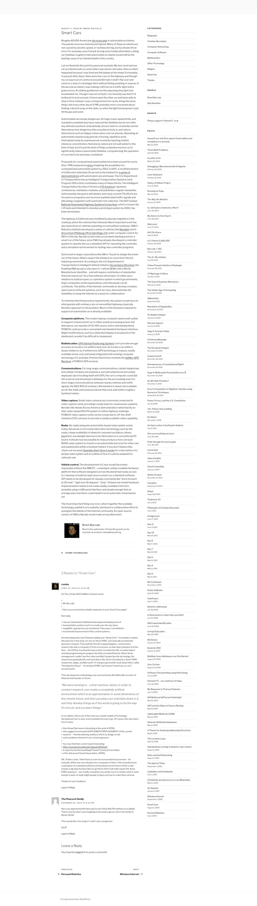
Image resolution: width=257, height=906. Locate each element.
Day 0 (150, 573)
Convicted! (152, 450)
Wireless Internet (155, 796)
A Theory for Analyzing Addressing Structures (169, 730)
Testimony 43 (153, 499)
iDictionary (152, 639)
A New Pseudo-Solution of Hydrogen (164, 265)
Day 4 (150, 565)
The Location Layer (156, 738)
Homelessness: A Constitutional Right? (165, 364)
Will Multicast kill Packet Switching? (164, 697)
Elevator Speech (155, 323)
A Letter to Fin (154, 158)
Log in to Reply (68, 787)
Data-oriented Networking (159, 755)
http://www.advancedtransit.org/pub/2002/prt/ (85, 747)
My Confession (154, 582)
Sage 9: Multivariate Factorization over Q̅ (166, 372)
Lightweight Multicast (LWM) (161, 714)
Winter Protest (154, 474)
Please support (162, 120)
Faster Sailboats (155, 590)
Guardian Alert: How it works (98, 450)
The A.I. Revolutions (156, 257)
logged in (80, 852)
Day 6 (150, 557)
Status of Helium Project (159, 183)
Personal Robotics (155, 813)
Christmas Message (156, 339)
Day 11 (150, 524)
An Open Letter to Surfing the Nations (165, 425)
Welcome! (152, 224)
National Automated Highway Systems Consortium (89, 204)
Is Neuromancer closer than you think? (165, 615)
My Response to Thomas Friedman (163, 689)
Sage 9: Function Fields (158, 331)
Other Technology (76, 553)
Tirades (151, 80)
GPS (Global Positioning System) (96, 343)
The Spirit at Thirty (156, 763)
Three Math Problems (157, 150)
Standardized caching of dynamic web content (169, 746)
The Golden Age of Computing (161, 290)
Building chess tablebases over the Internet (167, 656)
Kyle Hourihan (153, 103)
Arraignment (153, 516)
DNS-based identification (159, 623)
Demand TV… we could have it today (164, 681)
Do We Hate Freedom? (158, 381)
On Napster (152, 788)
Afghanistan (153, 298)
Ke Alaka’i (152, 417)
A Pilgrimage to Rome (157, 273)
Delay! (150, 491)
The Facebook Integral (158, 348)
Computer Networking (158, 46)
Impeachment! (154, 356)
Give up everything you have (160, 433)
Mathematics (153, 58)
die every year (99, 40)
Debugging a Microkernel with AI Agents (166, 166)
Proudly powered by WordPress (75, 899)
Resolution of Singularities (159, 306)
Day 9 (150, 540)
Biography (152, 35)
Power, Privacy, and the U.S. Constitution (166, 400)
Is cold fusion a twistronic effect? (162, 207)
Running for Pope (155, 191)
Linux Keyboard (154, 174)
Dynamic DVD (154, 648)
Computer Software (156, 52)
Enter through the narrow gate (161, 442)
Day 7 (150, 549)
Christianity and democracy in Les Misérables (168, 780)
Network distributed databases (162, 722)
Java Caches (153, 664)
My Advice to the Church (159, 216)
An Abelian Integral (156, 314)
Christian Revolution (156, 41)
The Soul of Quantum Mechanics (163, 281)
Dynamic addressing (157, 606)
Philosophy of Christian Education (163, 507)
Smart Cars (152, 804)
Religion (151, 69)
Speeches (152, 74)
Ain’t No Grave (154, 232)
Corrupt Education (156, 631)
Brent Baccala (92, 28)
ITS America (107, 186)
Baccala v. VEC (154, 249)
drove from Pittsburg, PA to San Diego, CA (84, 233)
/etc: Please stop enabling (159, 409)
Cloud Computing (155, 466)
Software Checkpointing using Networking (167, 672)
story (90, 165)
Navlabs (124, 229)
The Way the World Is (157, 199)
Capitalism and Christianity (160, 771)
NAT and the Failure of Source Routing (165, 705)
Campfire (151, 483)
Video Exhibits (154, 458)
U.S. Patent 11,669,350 (158, 240)
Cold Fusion (152, 598)
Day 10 (150, 532)
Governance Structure (122, 265)
